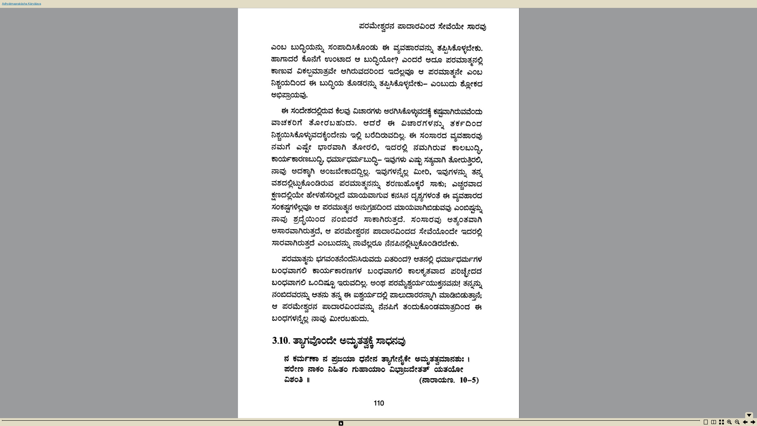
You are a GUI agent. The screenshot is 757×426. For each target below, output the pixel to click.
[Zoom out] (737, 422)
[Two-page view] (714, 422)
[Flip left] (745, 422)
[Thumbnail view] (721, 422)
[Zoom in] (729, 422)
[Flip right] (753, 422)
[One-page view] (706, 422)
